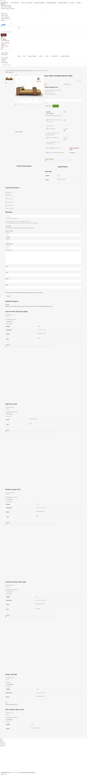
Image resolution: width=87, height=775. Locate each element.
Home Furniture (12, 70)
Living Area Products (21, 70)
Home (7, 70)
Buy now (56, 106)
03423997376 (13, 10)
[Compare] (7, 707)
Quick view (11, 707)
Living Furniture (30, 70)
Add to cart (48, 106)
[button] (9, 719)
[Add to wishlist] (14, 707)
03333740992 (4, 10)
